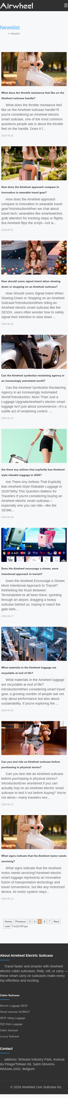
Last (7, 926)
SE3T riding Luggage (12, 1017)
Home (4, 33)
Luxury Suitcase (9, 1036)
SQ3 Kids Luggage (11, 1024)
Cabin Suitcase (9, 995)
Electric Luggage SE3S (13, 1005)
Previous (20, 921)
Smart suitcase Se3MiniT (15, 1011)
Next (56, 921)
